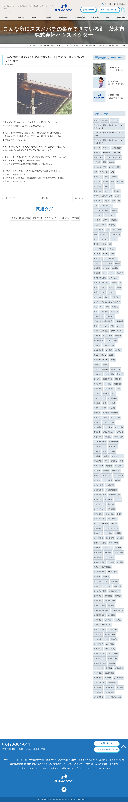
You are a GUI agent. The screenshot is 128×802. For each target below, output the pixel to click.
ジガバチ (97, 470)
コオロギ (103, 287)
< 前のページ (9, 198)
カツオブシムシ (99, 249)
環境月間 (97, 547)
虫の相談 (105, 331)
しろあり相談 (118, 678)
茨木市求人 (119, 668)
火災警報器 (111, 509)
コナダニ (97, 254)
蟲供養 (114, 282)
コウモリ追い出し (100, 446)
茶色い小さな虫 (114, 494)
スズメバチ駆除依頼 (101, 369)
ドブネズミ (114, 311)
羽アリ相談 (98, 499)
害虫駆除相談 (109, 673)
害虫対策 (97, 422)
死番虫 (96, 292)
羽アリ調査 (98, 687)
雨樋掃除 (106, 470)
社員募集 (109, 668)
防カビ (104, 355)
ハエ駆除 (118, 620)
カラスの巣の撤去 (100, 663)
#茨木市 (75, 218)
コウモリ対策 (116, 229)
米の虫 (96, 523)
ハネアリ (97, 220)
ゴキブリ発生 (98, 697)
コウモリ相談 (112, 572)
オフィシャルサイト (108, 9)
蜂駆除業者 (98, 461)
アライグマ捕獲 (111, 340)
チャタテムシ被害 (100, 591)
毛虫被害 (97, 480)
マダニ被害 (98, 552)
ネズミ (111, 273)
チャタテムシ (115, 369)
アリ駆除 (97, 268)
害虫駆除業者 (112, 398)
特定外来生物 (98, 340)
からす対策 (111, 615)
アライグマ (116, 297)
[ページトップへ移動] (123, 746)
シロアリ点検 (98, 350)
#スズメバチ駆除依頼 (20, 218)
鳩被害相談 (117, 384)
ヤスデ (104, 225)
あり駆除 (120, 562)
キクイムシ (104, 326)
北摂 (95, 311)
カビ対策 (97, 393)
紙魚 (104, 451)
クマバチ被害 (98, 668)
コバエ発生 (98, 673)
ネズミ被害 (108, 499)
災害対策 (97, 345)
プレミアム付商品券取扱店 (103, 321)
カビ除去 (109, 350)
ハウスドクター (110, 215)
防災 (95, 326)
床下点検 (120, 181)
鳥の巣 (96, 331)
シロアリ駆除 (118, 437)
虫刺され (114, 461)
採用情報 (97, 162)
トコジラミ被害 (99, 518)
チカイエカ (98, 297)
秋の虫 (119, 287)
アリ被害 (111, 562)
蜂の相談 (114, 639)
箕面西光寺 (117, 586)
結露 (118, 388)
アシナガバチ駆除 (100, 441)
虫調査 (111, 287)
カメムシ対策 (106, 586)
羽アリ (105, 220)
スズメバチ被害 (99, 562)
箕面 (95, 287)
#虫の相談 (37, 218)
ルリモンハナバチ (100, 408)
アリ (95, 205)
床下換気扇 (98, 186)
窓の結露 (118, 596)
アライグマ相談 (110, 600)
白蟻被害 (97, 364)
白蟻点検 (118, 335)
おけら (96, 417)
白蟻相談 (97, 456)
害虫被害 (108, 552)
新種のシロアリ (99, 629)
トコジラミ (104, 234)
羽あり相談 (114, 581)
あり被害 (106, 456)
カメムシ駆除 (109, 374)
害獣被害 (111, 605)
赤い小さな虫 (112, 658)
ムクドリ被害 (118, 552)
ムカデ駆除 (110, 644)
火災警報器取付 (99, 615)
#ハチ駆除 (64, 218)
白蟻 (95, 234)
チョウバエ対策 (108, 422)
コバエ (105, 254)
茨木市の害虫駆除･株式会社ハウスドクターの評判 (109, 134)
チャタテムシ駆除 (100, 494)
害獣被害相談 (98, 490)
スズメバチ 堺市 (100, 167)
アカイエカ (111, 292)
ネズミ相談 (108, 596)
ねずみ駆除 (98, 427)
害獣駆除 (97, 273)
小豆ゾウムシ (106, 475)
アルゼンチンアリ (106, 205)
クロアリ (120, 273)
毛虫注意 (120, 374)
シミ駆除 (120, 538)
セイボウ (112, 408)
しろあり (115, 306)
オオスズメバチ (117, 456)
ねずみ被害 (98, 596)
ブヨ (121, 461)
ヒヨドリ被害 (109, 557)
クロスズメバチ (114, 591)
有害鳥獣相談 (106, 567)
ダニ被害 (120, 687)
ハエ (112, 254)
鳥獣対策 (97, 432)
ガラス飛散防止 (108, 432)
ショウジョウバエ (111, 258)
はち (107, 229)
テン (104, 273)
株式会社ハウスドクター (111, 152)
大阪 (112, 181)
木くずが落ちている (101, 639)
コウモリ (108, 191)
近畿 (112, 172)
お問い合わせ (88, 9)
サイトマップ (104, 768)
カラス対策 (108, 427)
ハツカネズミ (98, 316)
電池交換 (97, 412)
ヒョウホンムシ (99, 398)
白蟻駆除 (114, 220)
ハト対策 (108, 384)
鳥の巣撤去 (98, 557)
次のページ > (79, 198)
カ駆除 (104, 543)
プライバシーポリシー (113, 157)
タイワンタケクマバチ (101, 210)
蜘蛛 (107, 306)
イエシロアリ (107, 547)
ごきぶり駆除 (109, 692)
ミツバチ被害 (98, 644)
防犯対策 (120, 432)
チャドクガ (104, 239)
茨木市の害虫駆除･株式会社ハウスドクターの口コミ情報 (109, 126)
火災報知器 (119, 321)
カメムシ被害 (98, 485)
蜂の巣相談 (110, 538)
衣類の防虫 (98, 533)
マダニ (107, 201)
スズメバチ (104, 172)
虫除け (111, 355)
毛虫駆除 (118, 533)
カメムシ (106, 268)
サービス (97, 148)
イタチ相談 (113, 446)
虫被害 (96, 624)
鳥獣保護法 (98, 201)
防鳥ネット (98, 191)
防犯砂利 (111, 504)
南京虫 (107, 297)
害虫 (113, 201)
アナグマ (97, 379)
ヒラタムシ (119, 466)
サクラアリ (98, 384)
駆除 (104, 162)
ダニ (113, 393)
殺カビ (96, 355)
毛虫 (95, 239)
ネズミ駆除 (104, 311)
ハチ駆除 (115, 268)
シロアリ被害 (107, 480)
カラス (117, 196)
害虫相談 (97, 403)
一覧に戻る (44, 198)
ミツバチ (120, 326)
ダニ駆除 (118, 547)
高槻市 (96, 196)
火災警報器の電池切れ (110, 412)
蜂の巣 (117, 263)
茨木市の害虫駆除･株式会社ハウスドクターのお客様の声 (109, 141)
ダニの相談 (98, 692)
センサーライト (99, 509)
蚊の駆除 (109, 466)
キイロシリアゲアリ (101, 581)
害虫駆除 (105, 120)
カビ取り (118, 350)
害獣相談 (118, 379)
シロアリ (97, 181)
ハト (112, 186)
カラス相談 (108, 533)
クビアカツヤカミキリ (101, 282)
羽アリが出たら (99, 653)
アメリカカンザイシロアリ (111, 302)
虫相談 (119, 514)
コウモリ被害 (109, 388)
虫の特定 (112, 403)
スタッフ (106, 148)
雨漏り (105, 364)
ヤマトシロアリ (110, 649)
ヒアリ (104, 244)
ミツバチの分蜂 (113, 653)
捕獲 (106, 176)
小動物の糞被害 (111, 490)
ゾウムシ (118, 499)
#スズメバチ (50, 218)
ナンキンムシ (115, 234)
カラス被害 (98, 620)
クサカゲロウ (98, 466)
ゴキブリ (112, 225)
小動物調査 (110, 485)
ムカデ (96, 225)
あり (103, 292)
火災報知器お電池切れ (101, 610)
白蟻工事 (114, 176)
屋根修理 (105, 523)
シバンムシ (111, 249)
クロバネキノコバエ (101, 360)
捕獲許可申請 (107, 379)
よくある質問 (116, 148)
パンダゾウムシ (99, 504)
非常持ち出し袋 (108, 345)
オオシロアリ (106, 624)
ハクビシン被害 (99, 605)
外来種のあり (112, 682)
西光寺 (117, 480)
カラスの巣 (98, 634)
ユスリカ (97, 335)
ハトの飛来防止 (99, 572)
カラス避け (108, 620)
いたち (96, 302)
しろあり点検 (112, 629)
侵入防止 (117, 191)
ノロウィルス (109, 514)
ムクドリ (114, 239)
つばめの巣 (98, 437)
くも (95, 306)
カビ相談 (112, 451)
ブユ (106, 461)
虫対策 (113, 360)
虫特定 (96, 475)
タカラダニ (98, 215)
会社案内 (97, 152)
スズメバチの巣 (99, 682)
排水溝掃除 (116, 470)
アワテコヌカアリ (100, 278)
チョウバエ (98, 258)
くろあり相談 (109, 687)
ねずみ (111, 162)
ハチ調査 (112, 663)
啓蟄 (112, 326)
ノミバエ (97, 263)
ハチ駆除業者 (113, 441)
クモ (101, 306)
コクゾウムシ (112, 518)
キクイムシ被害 (110, 634)
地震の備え (98, 528)
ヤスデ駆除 (98, 649)
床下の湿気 (98, 514)
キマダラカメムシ (117, 331)
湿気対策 (106, 393)
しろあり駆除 (107, 335)
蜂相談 (96, 586)
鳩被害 (96, 567)
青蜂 (104, 403)
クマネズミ (110, 316)
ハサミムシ (98, 374)
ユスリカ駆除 (113, 543)
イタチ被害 (98, 600)
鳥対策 (96, 244)
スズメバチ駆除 (114, 167)
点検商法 (114, 523)
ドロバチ (97, 576)
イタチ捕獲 (98, 388)
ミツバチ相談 (98, 538)
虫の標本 (105, 417)
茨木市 (96, 120)
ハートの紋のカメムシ (113, 697)
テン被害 (97, 451)
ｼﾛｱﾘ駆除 (108, 678)
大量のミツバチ (99, 658)
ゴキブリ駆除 (98, 229)
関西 (106, 186)
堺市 (95, 172)
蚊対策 (96, 543)
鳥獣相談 (108, 437)
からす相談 (119, 427)
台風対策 (106, 576)
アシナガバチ (107, 263)
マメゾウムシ (118, 475)
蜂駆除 (114, 210)
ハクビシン (98, 176)
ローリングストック (111, 528)
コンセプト (114, 120)
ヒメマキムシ (115, 417)
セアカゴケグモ (107, 196)
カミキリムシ (113, 278)
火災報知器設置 (117, 610)
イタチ (105, 181)
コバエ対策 (98, 678)
